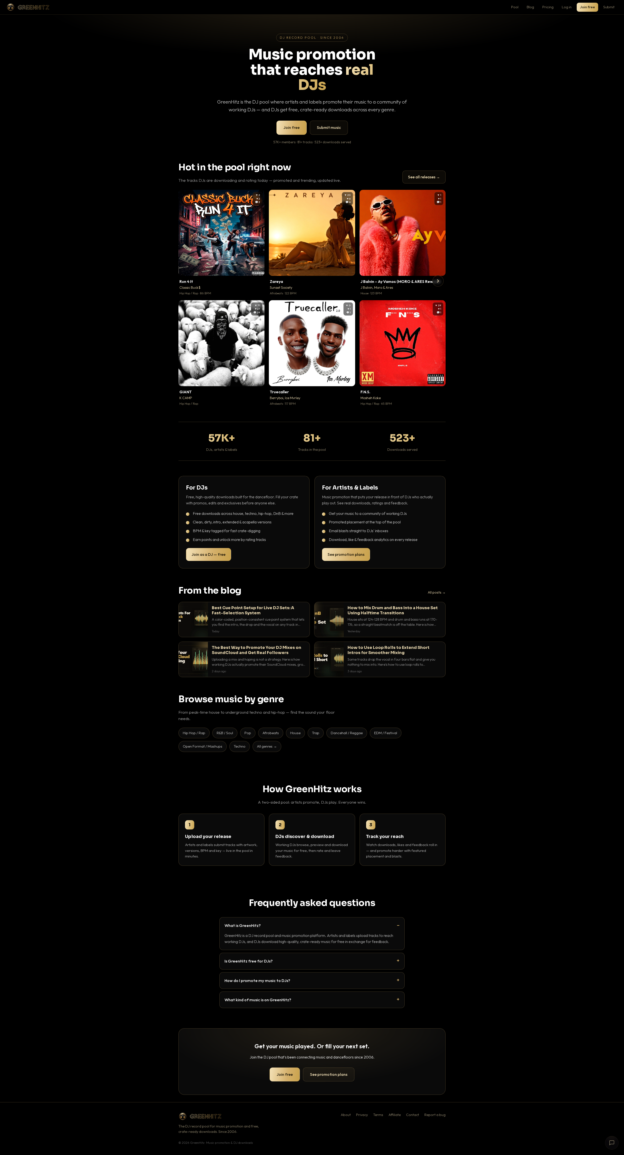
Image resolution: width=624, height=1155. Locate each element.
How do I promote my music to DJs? (257, 980)
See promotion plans (346, 554)
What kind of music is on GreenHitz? (257, 999)
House (295, 733)
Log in (567, 7)
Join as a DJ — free (208, 554)
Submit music (329, 127)
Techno (239, 746)
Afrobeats (271, 733)
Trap (315, 733)
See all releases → (424, 176)
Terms (378, 1115)
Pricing (548, 7)
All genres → (267, 746)
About (346, 1115)
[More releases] (438, 281)
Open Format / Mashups (202, 746)
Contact (412, 1115)
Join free (587, 7)
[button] (257, 268)
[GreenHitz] (28, 7)
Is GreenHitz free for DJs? (248, 960)
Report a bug (435, 1115)
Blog (530, 7)
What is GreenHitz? (242, 925)
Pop (247, 733)
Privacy (362, 1115)
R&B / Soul (225, 733)
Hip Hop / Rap (194, 733)
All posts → (437, 592)
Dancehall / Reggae (347, 733)
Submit (608, 7)
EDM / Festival (385, 733)
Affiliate (395, 1115)
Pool (514, 7)
